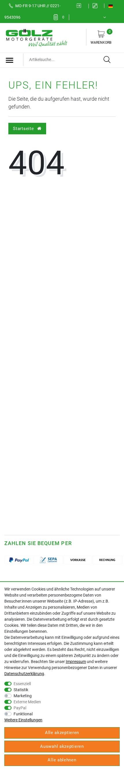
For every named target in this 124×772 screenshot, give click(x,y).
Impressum (76, 661)
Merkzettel (63, 17)
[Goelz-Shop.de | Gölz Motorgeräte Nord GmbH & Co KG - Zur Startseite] (36, 37)
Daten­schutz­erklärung (24, 673)
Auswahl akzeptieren (62, 746)
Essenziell (22, 683)
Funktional (23, 714)
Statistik (21, 689)
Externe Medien (27, 702)
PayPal (20, 708)
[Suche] (107, 59)
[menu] (9, 60)
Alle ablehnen (62, 760)
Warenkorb (101, 37)
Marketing (23, 695)
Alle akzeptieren (62, 732)
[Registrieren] (96, 6)
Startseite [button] (24, 128)
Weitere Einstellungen (23, 720)
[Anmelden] (80, 6)
